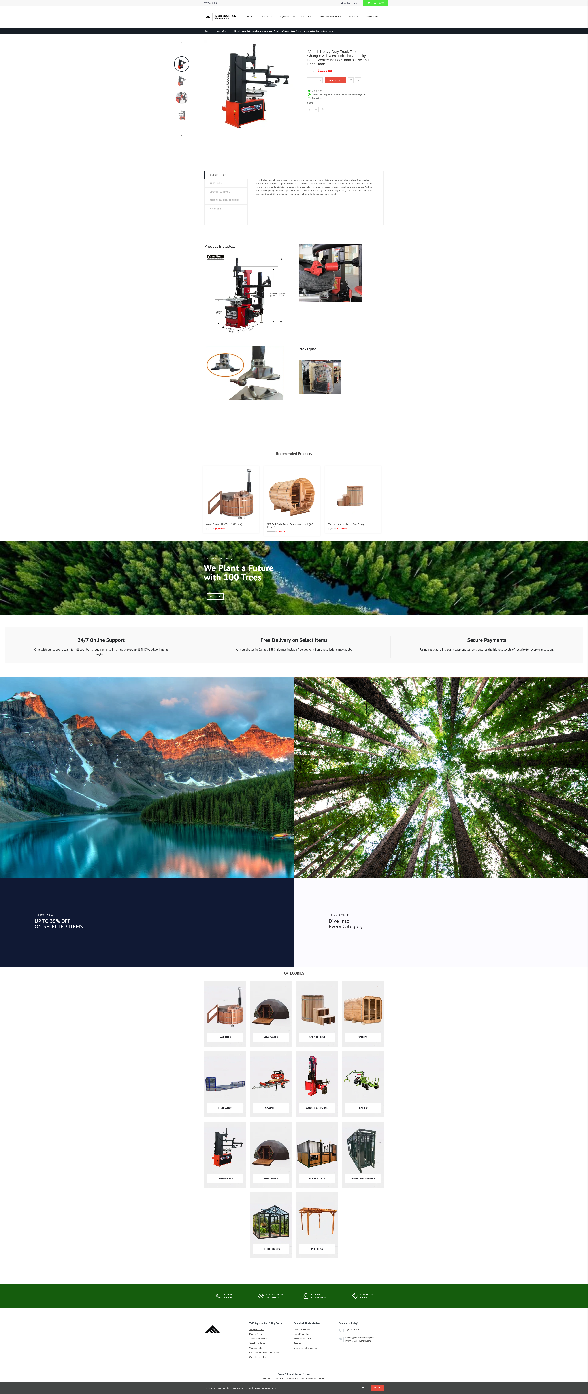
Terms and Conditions (259, 1339)
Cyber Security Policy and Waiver (264, 1352)
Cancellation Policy (257, 1357)
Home (207, 31)
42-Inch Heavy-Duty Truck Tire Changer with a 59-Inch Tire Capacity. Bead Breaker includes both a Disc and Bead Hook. (283, 31)
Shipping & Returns (257, 1343)
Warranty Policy (256, 1348)
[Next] (297, 89)
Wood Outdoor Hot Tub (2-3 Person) (224, 524)
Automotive (221, 31)
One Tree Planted (302, 1329)
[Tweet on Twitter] (316, 109)
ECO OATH (215, 596)
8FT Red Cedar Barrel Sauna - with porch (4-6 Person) (290, 525)
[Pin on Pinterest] (322, 109)
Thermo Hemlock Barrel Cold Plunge (346, 524)
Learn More (362, 1388)
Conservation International (305, 1348)
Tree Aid (297, 1343)
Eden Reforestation (302, 1334)
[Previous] (208, 89)
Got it (377, 1388)
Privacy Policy (255, 1334)
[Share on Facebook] (309, 109)
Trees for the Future (303, 1339)
